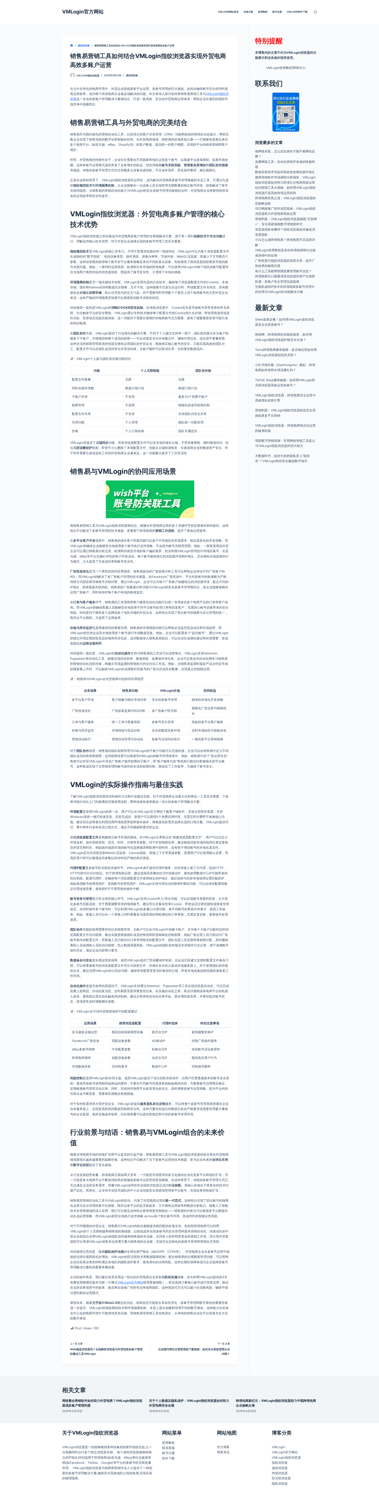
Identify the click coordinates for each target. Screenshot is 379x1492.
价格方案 (248, 11)
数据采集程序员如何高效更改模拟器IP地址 (285, 172)
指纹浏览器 (94, 1468)
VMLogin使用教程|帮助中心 (286, 68)
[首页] (71, 45)
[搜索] (315, 11)
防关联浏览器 (281, 1478)
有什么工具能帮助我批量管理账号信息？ (283, 271)
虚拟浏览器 (132, 75)
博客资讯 (223, 1452)
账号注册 (277, 11)
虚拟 (126, 1452)
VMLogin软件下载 (297, 11)
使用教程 (262, 11)
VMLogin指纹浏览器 (286, 1457)
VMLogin (68, 1447)
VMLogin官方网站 (83, 12)
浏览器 (134, 1452)
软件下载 (168, 1458)
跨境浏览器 (280, 1473)
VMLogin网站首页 (228, 11)
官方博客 (223, 1447)
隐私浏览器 (280, 1483)
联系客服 (168, 1448)
